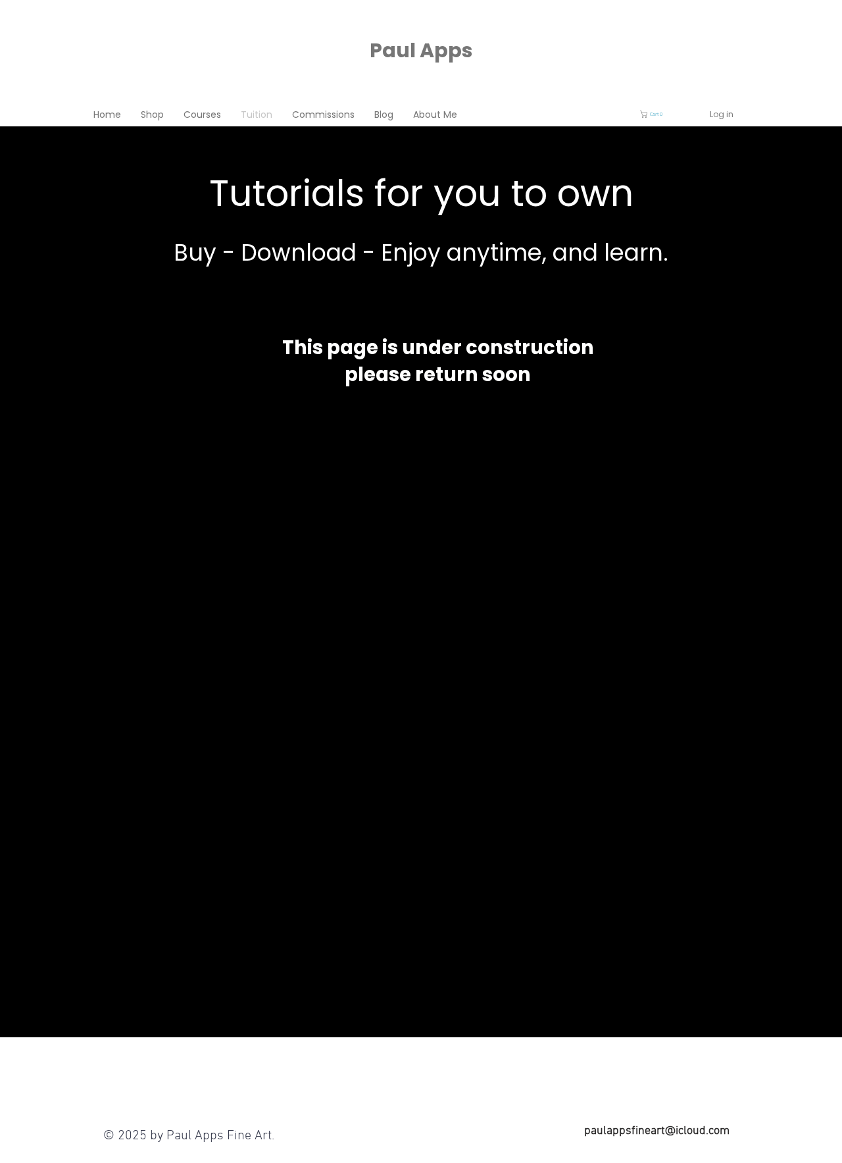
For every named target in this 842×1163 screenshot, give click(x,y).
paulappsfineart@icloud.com (657, 1131)
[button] (656, 114)
